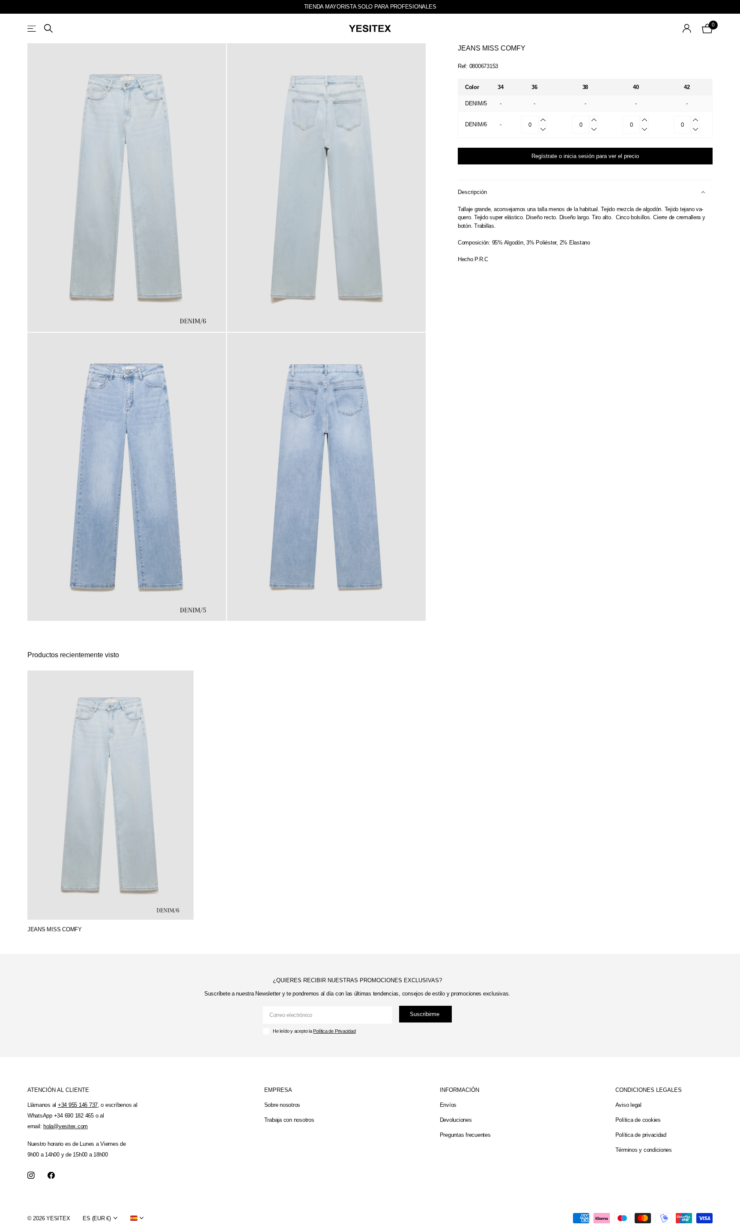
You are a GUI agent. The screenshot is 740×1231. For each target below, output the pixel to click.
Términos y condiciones (643, 1150)
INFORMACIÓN (459, 1090)
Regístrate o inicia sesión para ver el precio (585, 156)
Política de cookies (638, 1120)
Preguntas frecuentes (465, 1135)
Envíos (448, 1105)
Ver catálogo (32, 28)
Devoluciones (456, 1120)
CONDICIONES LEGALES (648, 1090)
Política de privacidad (640, 1135)
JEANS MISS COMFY (54, 929)
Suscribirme (425, 1014)
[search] (48, 28)
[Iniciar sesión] (687, 28)
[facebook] (51, 1175)
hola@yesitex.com (65, 1126)
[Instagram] (31, 1175)
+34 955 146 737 (78, 1105)
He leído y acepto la (314, 1031)
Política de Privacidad (334, 1031)
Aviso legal (628, 1105)
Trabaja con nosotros (289, 1120)
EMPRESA (278, 1090)
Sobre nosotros (282, 1105)
